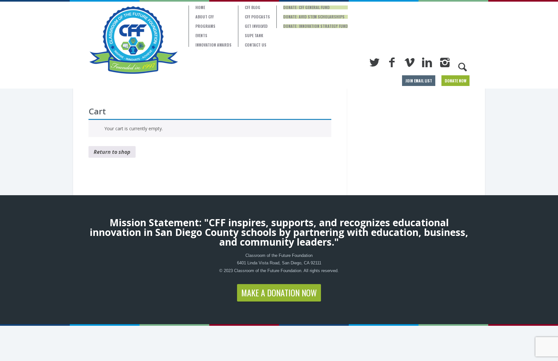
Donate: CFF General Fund (306, 7)
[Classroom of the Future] (133, 40)
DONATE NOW (455, 80)
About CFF (204, 17)
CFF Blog (252, 7)
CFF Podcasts (257, 17)
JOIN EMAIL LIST (418, 80)
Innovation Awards (213, 45)
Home (200, 7)
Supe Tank (254, 35)
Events (201, 35)
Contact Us (255, 45)
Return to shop (112, 151)
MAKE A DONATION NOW (279, 292)
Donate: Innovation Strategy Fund (315, 26)
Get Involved (256, 26)
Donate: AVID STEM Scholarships (314, 17)
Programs (205, 26)
